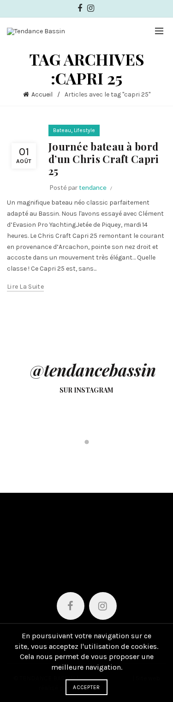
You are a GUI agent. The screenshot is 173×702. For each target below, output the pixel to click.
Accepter (86, 687)
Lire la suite (25, 286)
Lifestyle (84, 130)
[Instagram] (103, 606)
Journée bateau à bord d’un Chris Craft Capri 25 (103, 158)
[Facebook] (70, 606)
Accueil (42, 94)
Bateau (62, 130)
